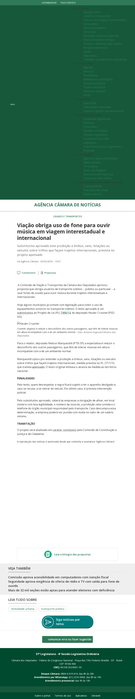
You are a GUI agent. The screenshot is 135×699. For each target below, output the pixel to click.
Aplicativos (81, 695)
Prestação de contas (95, 190)
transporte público (52, 609)
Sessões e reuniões (95, 131)
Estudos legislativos (95, 135)
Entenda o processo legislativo (102, 146)
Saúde (87, 51)
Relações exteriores (95, 47)
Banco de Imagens (94, 170)
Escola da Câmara (94, 83)
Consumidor (91, 24)
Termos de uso (63, 695)
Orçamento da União (96, 138)
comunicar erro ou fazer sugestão (69, 639)
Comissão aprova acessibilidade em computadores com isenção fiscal (58, 577)
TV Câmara (90, 166)
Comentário (29, 272)
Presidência (90, 75)
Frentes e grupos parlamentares (103, 111)
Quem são (89, 103)
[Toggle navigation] (43, 102)
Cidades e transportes (97, 16)
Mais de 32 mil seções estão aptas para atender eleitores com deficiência (61, 590)
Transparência (92, 186)
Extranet (96, 695)
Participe (88, 150)
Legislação (89, 142)
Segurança (90, 55)
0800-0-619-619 (69, 673)
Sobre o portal (42, 695)
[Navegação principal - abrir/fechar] (12, 102)
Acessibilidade (49, 2)
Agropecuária (91, 12)
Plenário (88, 123)
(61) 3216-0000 (77, 677)
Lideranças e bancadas (97, 107)
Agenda (88, 67)
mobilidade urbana (22, 609)
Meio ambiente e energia (98, 40)
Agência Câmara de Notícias (100, 158)
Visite (86, 95)
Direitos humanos (94, 28)
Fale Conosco (68, 2)
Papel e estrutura (94, 87)
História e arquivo (94, 91)
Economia (89, 32)
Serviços (88, 71)
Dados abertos (92, 194)
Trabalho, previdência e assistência (105, 59)
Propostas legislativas (97, 119)
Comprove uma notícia (97, 178)
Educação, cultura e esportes (101, 36)
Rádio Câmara (92, 162)
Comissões (90, 127)
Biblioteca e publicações (98, 79)
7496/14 (66, 313)
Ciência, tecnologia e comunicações (105, 20)
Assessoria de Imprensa (98, 174)
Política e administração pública (102, 44)
